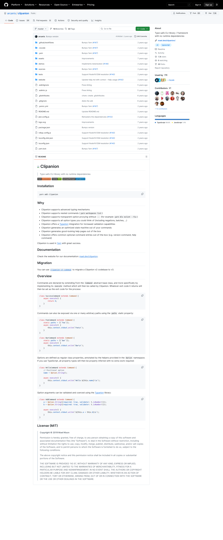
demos (41, 64)
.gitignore (43, 101)
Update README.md (90, 111)
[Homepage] (6, 5)
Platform (15, 4)
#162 (121, 80)
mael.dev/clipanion (88, 256)
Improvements (88, 58)
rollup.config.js (45, 133)
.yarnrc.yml (43, 106)
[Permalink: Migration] (35, 263)
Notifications (180, 13)
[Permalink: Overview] (35, 276)
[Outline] (146, 157)
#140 (112, 74)
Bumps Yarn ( (87, 42)
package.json (44, 127)
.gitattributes (44, 95)
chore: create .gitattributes (93, 95)
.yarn (41, 53)
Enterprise (77, 4)
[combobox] (118, 29)
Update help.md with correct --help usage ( (100, 80)
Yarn (59, 243)
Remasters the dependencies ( (95, 117)
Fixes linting (87, 85)
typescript (166, 45)
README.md (44, 111)
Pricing (90, 4)
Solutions (29, 4)
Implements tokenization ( (93, 64)
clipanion (23, 13)
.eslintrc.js (43, 90)
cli (157, 45)
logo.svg (42, 122)
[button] (142, 194)
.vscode (42, 48)
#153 (110, 117)
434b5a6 (119, 36)
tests (41, 74)
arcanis (11, 13)
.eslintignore (44, 85)
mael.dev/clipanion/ (166, 40)
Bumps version (52, 36)
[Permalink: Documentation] (35, 249)
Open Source (60, 4)
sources (42, 69)
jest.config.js (44, 117)
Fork (196, 13)
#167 (95, 42)
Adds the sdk (87, 101)
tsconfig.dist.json (46, 138)
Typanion (63, 224)
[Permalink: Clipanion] (35, 166)
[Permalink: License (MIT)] (35, 426)
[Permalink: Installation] (35, 186)
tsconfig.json (44, 143)
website (42, 80)
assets (41, 58)
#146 (106, 64)
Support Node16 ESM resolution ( (96, 74)
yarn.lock (42, 149)
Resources (44, 4)
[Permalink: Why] (35, 203)
